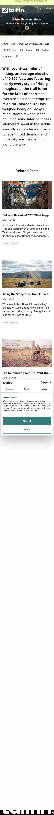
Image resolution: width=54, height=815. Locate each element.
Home (5, 43)
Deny (27, 430)
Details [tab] (27, 389)
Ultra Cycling (42, 50)
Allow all (27, 421)
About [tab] (44, 389)
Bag (39, 9)
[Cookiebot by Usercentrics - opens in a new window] (38, 382)
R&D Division (10, 50)
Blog (13, 43)
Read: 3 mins (10, 243)
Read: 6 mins (10, 322)
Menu (49, 9)
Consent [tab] (10, 389)
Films (20, 43)
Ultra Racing (26, 50)
